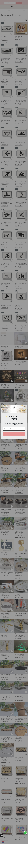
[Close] (25, 406)
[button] (2, 835)
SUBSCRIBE (14, 434)
